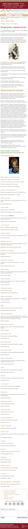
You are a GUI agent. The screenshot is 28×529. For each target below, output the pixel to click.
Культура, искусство (7, 5)
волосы (2, 21)
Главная (2, 17)
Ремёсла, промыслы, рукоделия (11, 3)
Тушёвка (6, 495)
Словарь (20, 7)
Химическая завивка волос (10, 493)
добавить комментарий (22, 517)
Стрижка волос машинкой (10, 490)
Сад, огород (16, 5)
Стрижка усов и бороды (9, 491)
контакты (9, 13)
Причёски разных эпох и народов (12, 494)
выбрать (2, 517)
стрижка (7, 21)
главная (4, 13)
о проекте (15, 13)
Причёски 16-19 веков (9, 497)
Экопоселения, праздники (10, 7)
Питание (22, 3)
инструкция (22, 13)
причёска (12, 21)
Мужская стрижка (8, 498)
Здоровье (22, 5)
